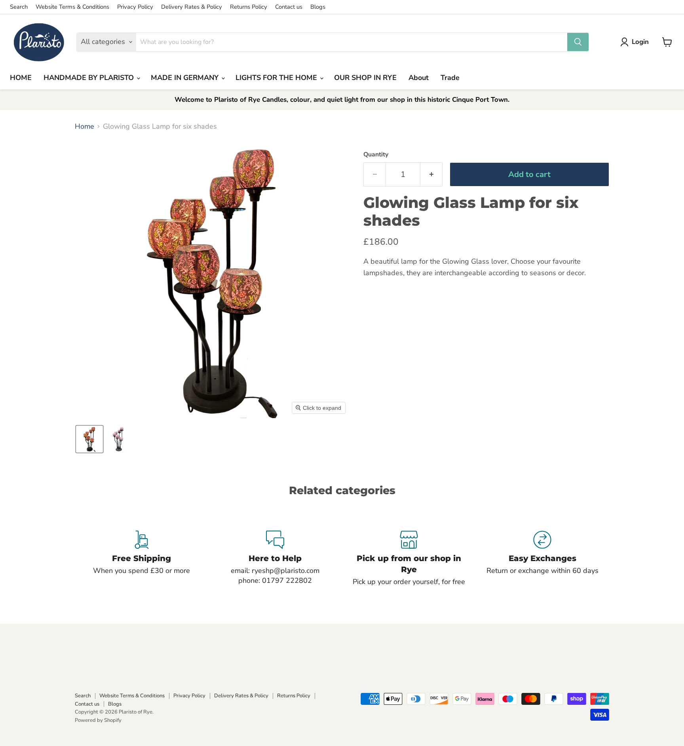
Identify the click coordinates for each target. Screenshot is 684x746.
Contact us (288, 7)
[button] (636, 42)
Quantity (375, 154)
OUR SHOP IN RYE (365, 77)
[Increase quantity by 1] (431, 174)
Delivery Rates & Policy (191, 7)
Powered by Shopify (98, 720)
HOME (21, 77)
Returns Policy (248, 7)
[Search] (578, 42)
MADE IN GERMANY (185, 77)
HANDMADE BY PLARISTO (90, 77)
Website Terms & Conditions (72, 7)
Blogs (317, 7)
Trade (450, 77)
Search (19, 7)
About (418, 77)
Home (84, 126)
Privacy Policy (135, 7)
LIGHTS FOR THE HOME (277, 77)
